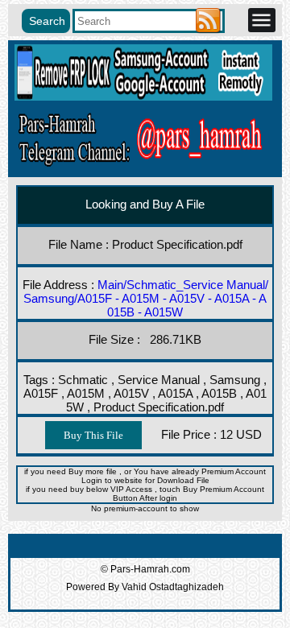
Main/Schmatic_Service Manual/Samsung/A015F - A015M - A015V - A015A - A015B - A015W (145, 298)
